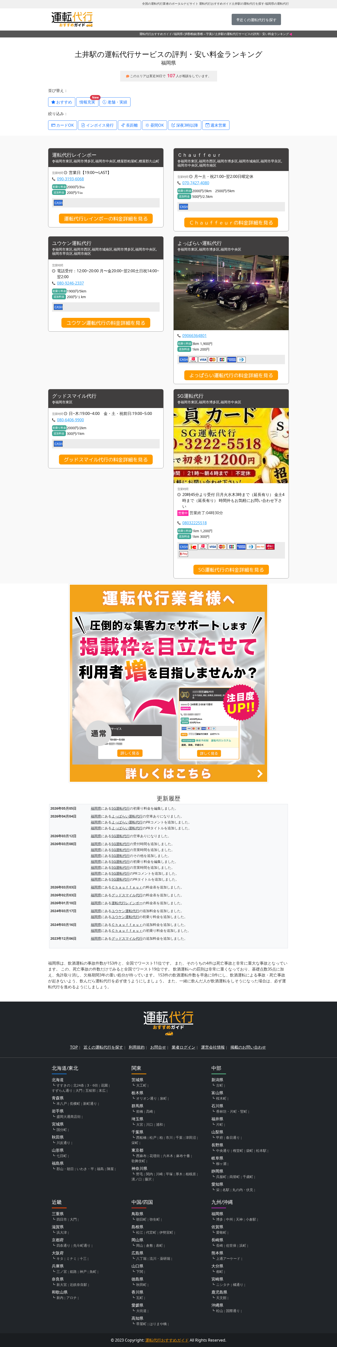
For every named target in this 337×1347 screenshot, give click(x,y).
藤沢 (148, 1179)
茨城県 (137, 1079)
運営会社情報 (213, 1047)
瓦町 (139, 1297)
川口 (149, 1124)
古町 (219, 1085)
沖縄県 (217, 1305)
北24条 (78, 1085)
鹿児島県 (219, 1292)
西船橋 (141, 1137)
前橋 (139, 1111)
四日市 (61, 1219)
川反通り (63, 1142)
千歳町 (248, 1176)
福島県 (58, 1163)
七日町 (61, 1155)
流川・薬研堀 (160, 1258)
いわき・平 (85, 1168)
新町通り (90, 1103)
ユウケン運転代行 (72, 243)
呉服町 (221, 1176)
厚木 (179, 1174)
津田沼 (191, 1137)
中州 (229, 1219)
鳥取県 (137, 1213)
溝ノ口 (136, 1179)
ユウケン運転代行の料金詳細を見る (105, 322)
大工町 (141, 1085)
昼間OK (156, 125)
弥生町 (155, 1219)
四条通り (63, 1245)
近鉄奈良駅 (78, 1284)
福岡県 (178, 34)
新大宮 (61, 1284)
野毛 (139, 1174)
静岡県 (217, 1171)
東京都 (137, 1150)
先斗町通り (82, 1245)
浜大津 (61, 1232)
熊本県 (217, 1253)
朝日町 (141, 1219)
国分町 (61, 1129)
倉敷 (149, 1245)
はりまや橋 (158, 1323)
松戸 (153, 1137)
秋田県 (58, 1137)
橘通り (238, 1284)
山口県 (137, 1266)
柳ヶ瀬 (221, 1163)
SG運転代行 (190, 396)
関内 (149, 1174)
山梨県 (217, 1132)
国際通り (233, 1310)
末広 (102, 1090)
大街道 (141, 1310)
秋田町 (141, 1284)
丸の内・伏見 (242, 1189)
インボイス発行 (99, 125)
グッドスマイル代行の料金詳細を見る (106, 459)
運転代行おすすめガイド (155, 34)
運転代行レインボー (74, 155)
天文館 (221, 1297)
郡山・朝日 (65, 1168)
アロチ (71, 1297)
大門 (78, 1090)
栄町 (134, 1142)
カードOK (64, 125)
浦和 (159, 1124)
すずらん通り (62, 1090)
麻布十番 (183, 1155)
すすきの (63, 1085)
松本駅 (261, 1150)
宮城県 (58, 1124)
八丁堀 (141, 1258)
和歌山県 (60, 1292)
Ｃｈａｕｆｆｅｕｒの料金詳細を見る (231, 222)
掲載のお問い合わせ (248, 1047)
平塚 (169, 1174)
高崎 (149, 1111)
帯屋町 (141, 1323)
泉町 (163, 1098)
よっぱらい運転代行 (199, 243)
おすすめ (63, 102)
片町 (219, 1124)
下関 (139, 1271)
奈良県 (58, 1279)
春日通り (233, 1137)
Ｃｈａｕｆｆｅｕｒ (199, 155)
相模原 (191, 1174)
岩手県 (58, 1111)
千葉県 (137, 1132)
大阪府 (58, 1253)
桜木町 (221, 1098)
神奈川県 (139, 1168)
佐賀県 (217, 1226)
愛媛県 (137, 1305)
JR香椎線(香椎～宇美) (199, 34)
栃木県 (137, 1092)
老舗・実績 (117, 102)
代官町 (151, 1232)
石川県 (217, 1105)
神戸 (83, 1271)
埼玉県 (137, 1119)
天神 (239, 1219)
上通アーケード (228, 1258)
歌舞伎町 (138, 1161)
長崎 (219, 1245)
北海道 (58, 1079)
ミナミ (71, 1258)
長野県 (217, 1145)
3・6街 (92, 1085)
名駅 (226, 1189)
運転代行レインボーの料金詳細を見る (106, 218)
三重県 (58, 1213)
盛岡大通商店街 (68, 1116)
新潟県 (217, 1079)
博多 (219, 1219)
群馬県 (137, 1105)
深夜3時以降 (186, 125)
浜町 (242, 1245)
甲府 (219, 1137)
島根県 (137, 1226)
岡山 (139, 1245)
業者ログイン (183, 1047)
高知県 (137, 1318)
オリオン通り (146, 1098)
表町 (159, 1245)
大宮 (139, 1124)
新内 (59, 1297)
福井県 (217, 1119)
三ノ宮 (61, 1271)
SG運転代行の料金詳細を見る (231, 569)
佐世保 (231, 1245)
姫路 (73, 1271)
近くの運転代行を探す (103, 1047)
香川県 (137, 1292)
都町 (219, 1271)
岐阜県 (217, 1158)
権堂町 (238, 1150)
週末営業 (217, 125)
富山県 (217, 1092)
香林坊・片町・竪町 (231, 1111)
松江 (139, 1232)
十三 (83, 1258)
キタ (59, 1258)
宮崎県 (217, 1279)
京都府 (58, 1240)
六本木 (168, 1155)
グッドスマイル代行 (74, 396)
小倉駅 (251, 1219)
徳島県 (137, 1279)
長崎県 (217, 1240)
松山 (219, 1310)
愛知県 (217, 1184)
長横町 (75, 1103)
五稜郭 (90, 1090)
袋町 (249, 1150)
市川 (169, 1137)
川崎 (159, 1174)
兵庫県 (58, 1266)
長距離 (131, 125)
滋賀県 (58, 1226)
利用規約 (137, 1047)
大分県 (217, 1266)
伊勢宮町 (166, 1232)
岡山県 (137, 1240)
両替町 (234, 1176)
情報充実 (88, 101)
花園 (104, 1085)
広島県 (137, 1253)
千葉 (179, 1137)
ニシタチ (223, 1284)
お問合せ (158, 1047)
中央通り (223, 1150)
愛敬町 (221, 1232)
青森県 (58, 1098)
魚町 (93, 1271)
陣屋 (110, 1168)
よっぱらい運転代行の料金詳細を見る (231, 375)
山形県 (58, 1150)
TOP (74, 1047)
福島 (100, 1168)
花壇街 (155, 1155)
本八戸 (61, 1103)
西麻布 (141, 1155)
